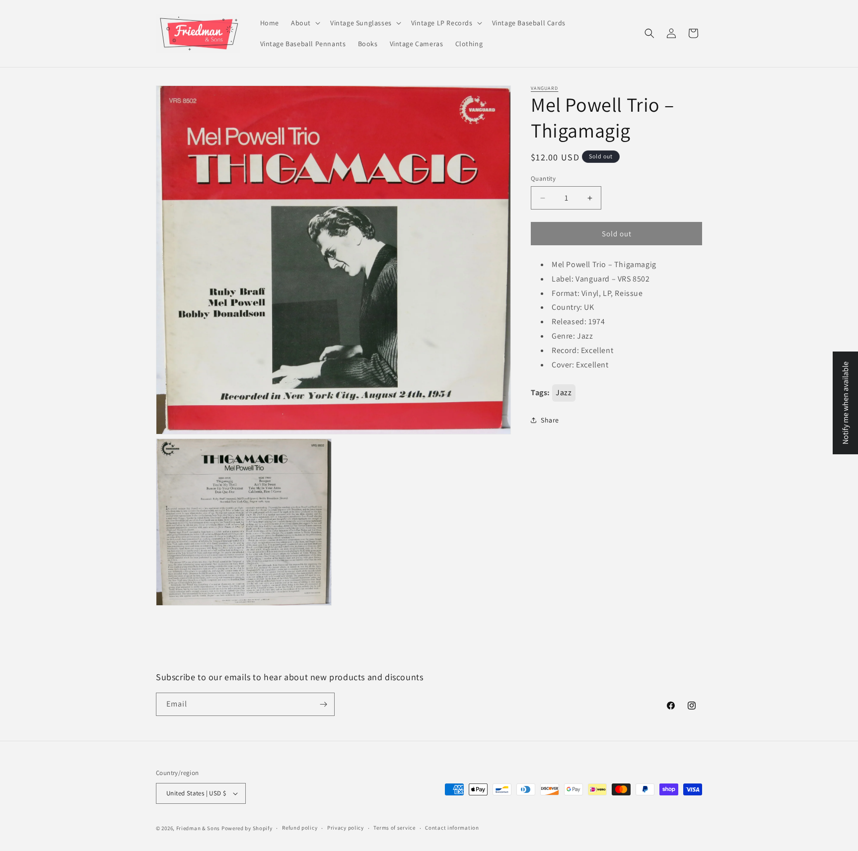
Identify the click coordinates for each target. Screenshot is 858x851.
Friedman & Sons (198, 828)
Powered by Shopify (247, 828)
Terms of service (394, 827)
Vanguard (544, 88)
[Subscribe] (323, 704)
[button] (304, 22)
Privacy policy (345, 827)
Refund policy (299, 827)
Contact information (452, 827)
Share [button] (550, 420)
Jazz (564, 392)
